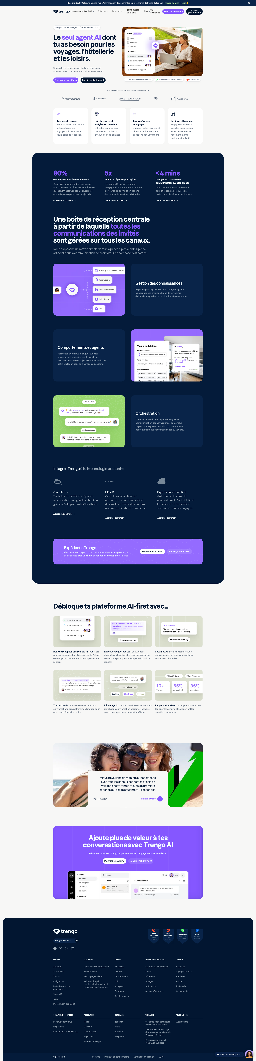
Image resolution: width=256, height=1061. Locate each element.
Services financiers (154, 991)
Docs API (88, 1027)
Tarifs (55, 999)
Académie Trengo (92, 1041)
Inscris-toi (180, 967)
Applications (182, 1022)
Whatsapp (119, 967)
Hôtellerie (150, 977)
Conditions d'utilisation (143, 1057)
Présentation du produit (64, 1004)
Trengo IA (57, 994)
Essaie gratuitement (93, 80)
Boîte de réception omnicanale (61, 987)
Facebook (119, 991)
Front (117, 1027)
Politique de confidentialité (116, 1057)
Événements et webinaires (65, 1032)
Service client (90, 972)
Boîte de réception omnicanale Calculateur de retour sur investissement (96, 984)
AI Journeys (58, 972)
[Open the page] (128, 3)
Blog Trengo (58, 1027)
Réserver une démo (173, 11)
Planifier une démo (114, 861)
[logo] (61, 11)
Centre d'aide (90, 1032)
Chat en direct (121, 977)
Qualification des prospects (96, 967)
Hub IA (87, 1022)
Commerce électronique (157, 967)
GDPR (161, 1057)
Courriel (118, 972)
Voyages (149, 981)
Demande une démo (66, 80)
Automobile (150, 986)
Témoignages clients (93, 977)
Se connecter (155, 11)
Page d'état (89, 1037)
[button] (82, 11)
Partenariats (181, 986)
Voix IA (56, 977)
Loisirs (148, 972)
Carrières (180, 977)
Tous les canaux (122, 996)
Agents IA (57, 967)
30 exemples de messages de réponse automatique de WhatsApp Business (158, 1032)
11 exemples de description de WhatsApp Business (157, 1023)
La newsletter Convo (62, 1022)
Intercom (119, 1032)
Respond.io (120, 1037)
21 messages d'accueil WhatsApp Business (155, 1041)
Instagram (119, 986)
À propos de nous (184, 972)
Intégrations (58, 981)
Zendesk (119, 1022)
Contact (180, 981)
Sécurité (96, 1057)
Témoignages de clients (133, 11)
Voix (117, 981)
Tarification (117, 11)
